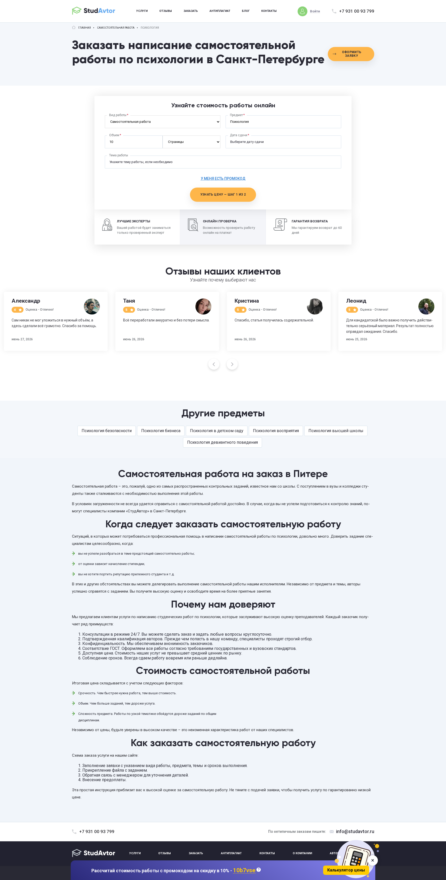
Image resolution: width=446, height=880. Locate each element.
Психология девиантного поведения (222, 442)
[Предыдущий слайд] (213, 364)
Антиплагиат (220, 11)
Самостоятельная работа (115, 28)
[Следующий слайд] (232, 364)
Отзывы (165, 11)
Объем (114, 135)
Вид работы (117, 115)
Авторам (337, 853)
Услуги (142, 11)
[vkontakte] (357, 853)
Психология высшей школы (335, 430)
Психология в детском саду (216, 430)
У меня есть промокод (223, 178)
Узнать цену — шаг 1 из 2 (223, 194)
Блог (246, 11)
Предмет (236, 115)
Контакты (269, 11)
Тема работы (118, 155)
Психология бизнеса (160, 430)
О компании (302, 853)
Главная (84, 28)
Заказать (191, 11)
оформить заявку (351, 54)
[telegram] (369, 853)
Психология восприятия (276, 430)
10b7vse (244, 871)
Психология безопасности (107, 430)
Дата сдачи (238, 135)
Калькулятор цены (346, 870)
